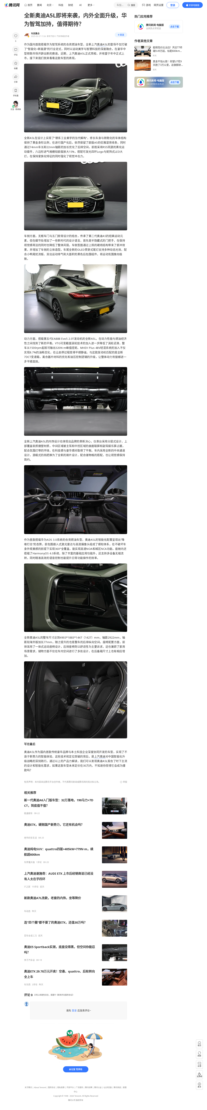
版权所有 (79, 1100)
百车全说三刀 (30, 936)
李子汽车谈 (29, 960)
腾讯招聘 (88, 1087)
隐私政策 (61, 1087)
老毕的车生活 (30, 838)
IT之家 (27, 887)
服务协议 (51, 1087)
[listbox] (75, 888)
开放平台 (70, 1087)
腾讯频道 (117, 1087)
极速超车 (28, 813)
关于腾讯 (28, 1087)
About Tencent (40, 1087)
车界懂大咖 (29, 862)
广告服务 (79, 1087)
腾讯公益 (98, 1087)
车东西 (27, 984)
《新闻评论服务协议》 (65, 995)
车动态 (27, 911)
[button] (174, 26)
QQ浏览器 (108, 1087)
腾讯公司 (71, 1100)
